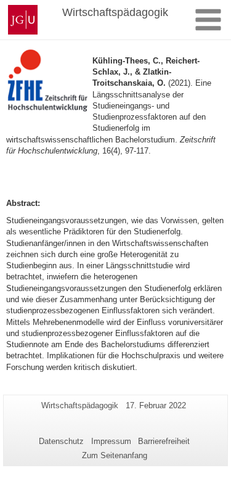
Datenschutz (61, 441)
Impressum (111, 441)
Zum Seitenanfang (114, 455)
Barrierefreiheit (164, 441)
